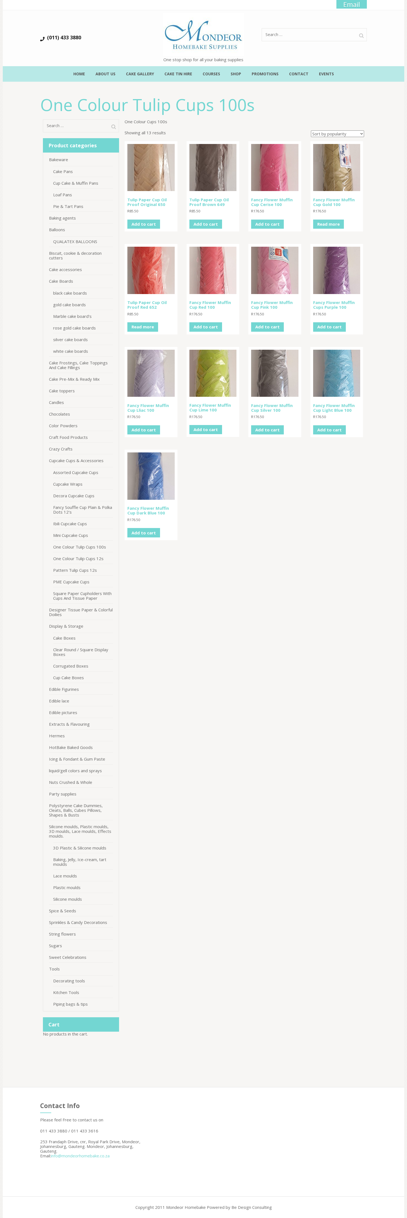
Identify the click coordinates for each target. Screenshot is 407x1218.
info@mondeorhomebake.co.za (80, 1155)
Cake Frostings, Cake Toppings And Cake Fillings (78, 365)
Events (326, 73)
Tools (54, 969)
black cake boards (70, 293)
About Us (105, 73)
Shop (236, 73)
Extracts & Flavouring (69, 724)
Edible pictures (63, 712)
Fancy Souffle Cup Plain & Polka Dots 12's (82, 509)
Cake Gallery (140, 73)
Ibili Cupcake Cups (70, 523)
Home (79, 73)
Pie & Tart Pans (68, 206)
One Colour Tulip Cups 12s (78, 558)
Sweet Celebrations (67, 957)
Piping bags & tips (70, 1004)
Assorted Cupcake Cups (75, 472)
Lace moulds (65, 876)
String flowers (62, 934)
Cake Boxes (64, 638)
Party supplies (62, 794)
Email (351, 4)
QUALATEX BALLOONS (75, 241)
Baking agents (62, 218)
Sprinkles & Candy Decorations (78, 922)
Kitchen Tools (66, 992)
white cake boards (70, 351)
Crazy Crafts (61, 449)
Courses (211, 73)
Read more (328, 224)
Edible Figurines (64, 689)
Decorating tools (69, 980)
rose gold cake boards (74, 328)
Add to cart (144, 224)
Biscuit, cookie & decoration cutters (75, 255)
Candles (56, 402)
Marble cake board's (72, 316)
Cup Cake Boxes (68, 677)
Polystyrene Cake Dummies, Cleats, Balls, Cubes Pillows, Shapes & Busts (76, 810)
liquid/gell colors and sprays (75, 770)
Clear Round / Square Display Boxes (80, 652)
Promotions (265, 73)
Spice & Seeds (62, 910)
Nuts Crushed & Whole (70, 782)
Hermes (57, 735)
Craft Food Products (68, 437)
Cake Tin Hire (178, 73)
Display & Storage (66, 626)
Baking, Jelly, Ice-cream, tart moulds (79, 862)
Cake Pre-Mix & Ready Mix (74, 379)
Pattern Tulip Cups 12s (75, 570)
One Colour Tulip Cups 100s (79, 547)
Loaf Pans (62, 194)
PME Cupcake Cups (71, 581)
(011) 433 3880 (64, 37)
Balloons (57, 229)
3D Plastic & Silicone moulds (79, 848)
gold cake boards (69, 304)
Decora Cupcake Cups (73, 495)
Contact (298, 73)
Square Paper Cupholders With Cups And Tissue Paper (82, 596)
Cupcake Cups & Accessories (76, 460)
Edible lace (59, 701)
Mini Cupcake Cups (70, 535)
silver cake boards (70, 339)
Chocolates (59, 414)
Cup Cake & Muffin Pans (75, 183)
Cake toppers (62, 390)
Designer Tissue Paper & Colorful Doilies (81, 612)
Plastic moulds (67, 887)
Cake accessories (65, 269)
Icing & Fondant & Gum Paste (77, 759)
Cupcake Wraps (68, 484)
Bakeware (58, 159)
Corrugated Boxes (70, 666)
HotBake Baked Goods (71, 747)
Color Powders (63, 425)
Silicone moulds (67, 899)
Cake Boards (61, 281)
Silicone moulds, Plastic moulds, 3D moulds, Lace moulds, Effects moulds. (80, 831)
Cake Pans (63, 171)
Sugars (55, 945)
